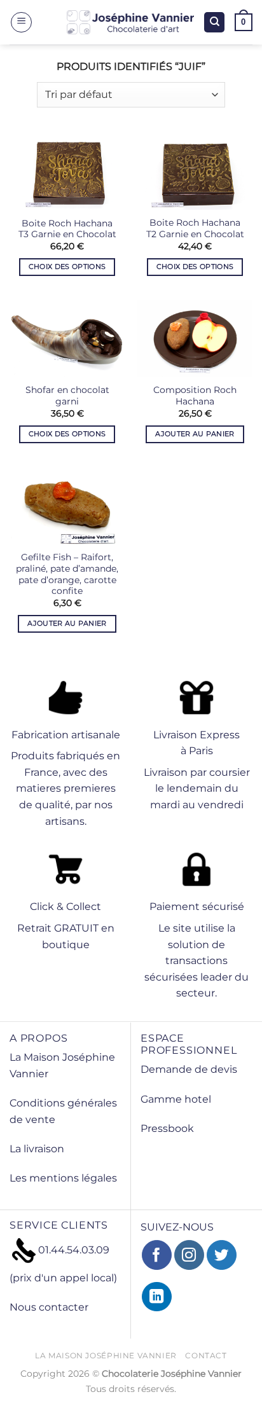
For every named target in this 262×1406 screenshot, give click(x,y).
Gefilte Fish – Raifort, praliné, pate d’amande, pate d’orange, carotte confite (67, 574)
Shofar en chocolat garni (67, 395)
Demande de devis (189, 1069)
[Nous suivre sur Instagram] (189, 1255)
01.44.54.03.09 (73, 1250)
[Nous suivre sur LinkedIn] (157, 1297)
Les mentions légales (63, 1178)
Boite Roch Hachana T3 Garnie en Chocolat (67, 229)
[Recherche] (214, 22)
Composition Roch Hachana (195, 395)
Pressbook (167, 1128)
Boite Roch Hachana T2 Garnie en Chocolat (195, 228)
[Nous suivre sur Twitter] (222, 1255)
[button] (21, 22)
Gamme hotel (176, 1099)
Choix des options (67, 266)
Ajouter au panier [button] (195, 433)
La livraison (37, 1149)
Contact (205, 1355)
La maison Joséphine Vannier (106, 1355)
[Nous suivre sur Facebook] (157, 1255)
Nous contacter (49, 1307)
